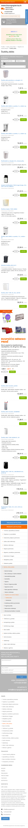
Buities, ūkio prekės (11, 46)
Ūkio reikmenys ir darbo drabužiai (13, 573)
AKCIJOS (3, 768)
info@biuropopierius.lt (17, 689)
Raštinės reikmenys (8, 545)
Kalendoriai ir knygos (9, 556)
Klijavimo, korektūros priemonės (12, 552)
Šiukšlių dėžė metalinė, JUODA (9, 386)
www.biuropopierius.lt (11, 5)
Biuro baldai (7, 629)
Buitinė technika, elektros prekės (12, 633)
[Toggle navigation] (25, 2)
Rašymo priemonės (9, 548)
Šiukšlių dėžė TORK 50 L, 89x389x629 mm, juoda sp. (12, 472)
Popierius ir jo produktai (10, 534)
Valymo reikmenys (9, 592)
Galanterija (6, 640)
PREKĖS (3, 771)
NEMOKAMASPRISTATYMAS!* (9, 8)
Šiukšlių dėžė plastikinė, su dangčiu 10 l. (12, 80)
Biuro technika (7, 615)
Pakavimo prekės (8, 563)
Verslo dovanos (8, 637)
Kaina (3, 66)
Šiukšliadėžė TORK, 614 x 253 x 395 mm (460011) (11, 507)
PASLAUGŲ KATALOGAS (14, 523)
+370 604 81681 (8, 812)
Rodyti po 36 (20, 61)
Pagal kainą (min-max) (7, 61)
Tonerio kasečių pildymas (8, 754)
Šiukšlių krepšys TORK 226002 (9, 209)
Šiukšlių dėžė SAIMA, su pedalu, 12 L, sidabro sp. (13, 237)
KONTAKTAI (4, 780)
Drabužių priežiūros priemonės (12, 603)
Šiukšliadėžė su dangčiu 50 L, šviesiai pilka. (12, 161)
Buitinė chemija (8, 571)
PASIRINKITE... (23, 306)
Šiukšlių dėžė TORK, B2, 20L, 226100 (10, 292)
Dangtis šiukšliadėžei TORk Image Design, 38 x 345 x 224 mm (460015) (13, 185)
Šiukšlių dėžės (13, 48)
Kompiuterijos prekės (9, 622)
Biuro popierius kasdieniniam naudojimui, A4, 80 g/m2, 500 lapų (13, 346)
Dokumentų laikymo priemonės (12, 538)
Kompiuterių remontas (8, 761)
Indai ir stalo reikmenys (9, 644)
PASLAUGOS (4, 773)
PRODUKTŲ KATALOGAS (14, 527)
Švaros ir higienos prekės (11, 584)
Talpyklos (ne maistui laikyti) (12, 594)
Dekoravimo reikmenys (10, 608)
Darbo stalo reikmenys (9, 541)
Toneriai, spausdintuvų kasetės (11, 530)
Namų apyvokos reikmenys (11, 589)
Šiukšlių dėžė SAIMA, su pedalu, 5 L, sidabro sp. (13, 106)
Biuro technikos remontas (8, 759)
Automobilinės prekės (10, 576)
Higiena (6, 581)
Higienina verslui (9, 587)
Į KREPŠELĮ (23, 92)
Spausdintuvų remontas (8, 757)
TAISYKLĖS (4, 778)
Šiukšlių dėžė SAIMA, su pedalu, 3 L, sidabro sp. (13, 133)
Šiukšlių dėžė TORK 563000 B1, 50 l (10, 437)
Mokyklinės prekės (8, 559)
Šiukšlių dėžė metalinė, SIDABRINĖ (10, 411)
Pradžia (3, 46)
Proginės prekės (8, 605)
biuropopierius (7, 814)
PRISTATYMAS (5, 775)
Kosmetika (7, 579)
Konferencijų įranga (9, 626)
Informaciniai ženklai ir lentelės (12, 611)
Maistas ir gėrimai (8, 648)
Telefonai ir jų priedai (9, 618)
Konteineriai (8, 600)
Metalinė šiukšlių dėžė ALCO (8, 265)
